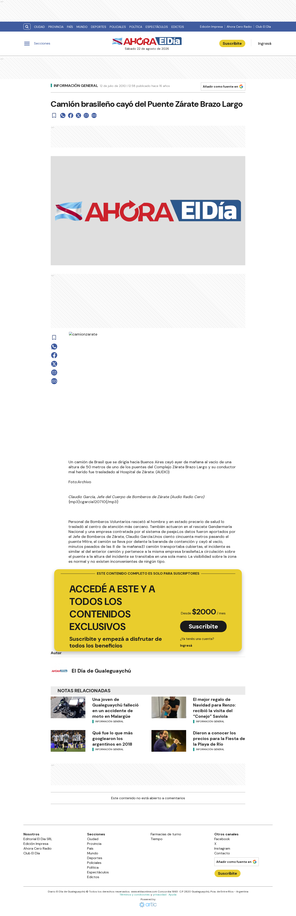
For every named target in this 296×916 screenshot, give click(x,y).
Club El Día (263, 27)
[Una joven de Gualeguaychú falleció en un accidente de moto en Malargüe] (68, 707)
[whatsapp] (62, 115)
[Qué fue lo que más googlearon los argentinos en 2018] (68, 741)
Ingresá (264, 43)
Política (135, 27)
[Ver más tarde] (54, 115)
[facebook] (70, 115)
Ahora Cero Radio (239, 27)
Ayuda (172, 894)
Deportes (98, 27)
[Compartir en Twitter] (78, 115)
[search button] (27, 27)
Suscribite (232, 43)
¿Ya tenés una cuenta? (197, 642)
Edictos (177, 27)
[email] (86, 115)
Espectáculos (157, 27)
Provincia (55, 27)
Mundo (82, 27)
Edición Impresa (211, 27)
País (70, 27)
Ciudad (39, 27)
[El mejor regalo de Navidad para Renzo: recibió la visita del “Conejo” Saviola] (168, 707)
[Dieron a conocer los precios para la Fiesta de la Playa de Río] (168, 741)
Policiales (118, 27)
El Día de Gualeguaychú (101, 670)
